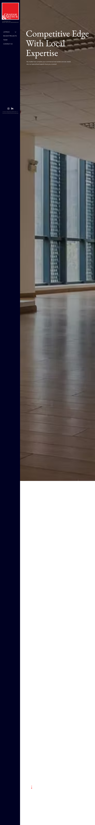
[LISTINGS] (16, 32)
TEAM (5, 40)
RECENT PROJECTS (10, 36)
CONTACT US (8, 44)
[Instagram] (8, 108)
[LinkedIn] (12, 108)
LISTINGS (6, 32)
